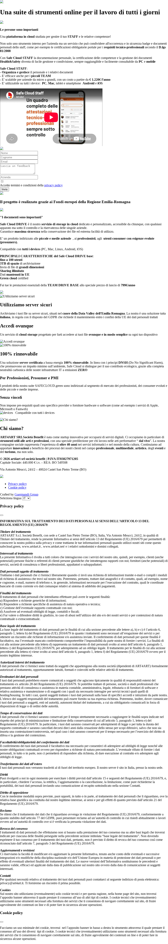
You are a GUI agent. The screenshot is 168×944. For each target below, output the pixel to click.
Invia (4, 189)
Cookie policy (17, 487)
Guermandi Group (26, 494)
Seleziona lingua (11, 498)
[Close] (1, 515)
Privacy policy (17, 484)
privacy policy (53, 185)
